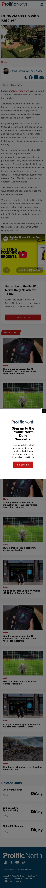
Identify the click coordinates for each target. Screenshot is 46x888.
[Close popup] (44, 411)
